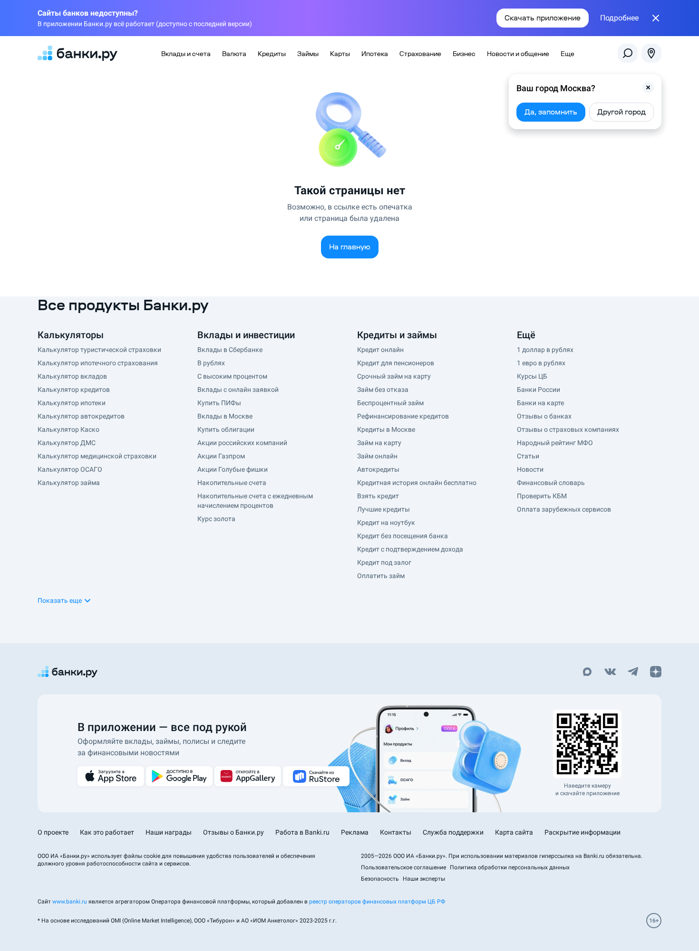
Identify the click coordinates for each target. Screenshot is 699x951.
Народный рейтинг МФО (555, 443)
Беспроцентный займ (390, 403)
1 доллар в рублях (545, 349)
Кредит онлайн (380, 349)
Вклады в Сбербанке (229, 349)
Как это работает (107, 832)
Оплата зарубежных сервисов (564, 509)
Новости (530, 469)
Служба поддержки (453, 832)
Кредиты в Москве (386, 429)
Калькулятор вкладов (72, 376)
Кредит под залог (384, 562)
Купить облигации (225, 429)
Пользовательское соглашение (403, 867)
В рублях (211, 363)
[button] (648, 87)
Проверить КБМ (542, 496)
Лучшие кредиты (383, 509)
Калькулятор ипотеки (72, 403)
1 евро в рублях (541, 363)
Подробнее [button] (619, 18)
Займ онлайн (377, 456)
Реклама (355, 832)
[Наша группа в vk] (610, 672)
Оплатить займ (381, 576)
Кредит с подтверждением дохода (410, 549)
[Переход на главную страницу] (77, 53)
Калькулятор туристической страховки (99, 349)
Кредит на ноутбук (386, 522)
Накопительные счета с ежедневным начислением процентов (255, 500)
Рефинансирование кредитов (403, 416)
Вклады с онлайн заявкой (238, 389)
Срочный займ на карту (394, 376)
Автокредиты (378, 469)
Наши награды (169, 832)
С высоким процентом (232, 376)
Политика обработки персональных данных (510, 867)
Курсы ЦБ (532, 376)
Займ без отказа (382, 389)
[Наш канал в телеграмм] (633, 672)
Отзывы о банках (544, 416)
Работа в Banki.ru (302, 832)
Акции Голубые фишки (232, 469)
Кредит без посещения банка (402, 536)
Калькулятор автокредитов (81, 416)
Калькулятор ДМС (67, 443)
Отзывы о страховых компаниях (568, 429)
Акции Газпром (221, 456)
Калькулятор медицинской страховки (97, 456)
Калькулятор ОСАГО (70, 469)
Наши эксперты (424, 878)
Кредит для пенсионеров (395, 363)
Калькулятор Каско (68, 429)
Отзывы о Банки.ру (233, 832)
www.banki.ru (69, 901)
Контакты (395, 832)
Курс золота (216, 519)
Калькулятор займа (69, 482)
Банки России (538, 389)
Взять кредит (378, 496)
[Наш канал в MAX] (587, 672)
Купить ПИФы (219, 403)
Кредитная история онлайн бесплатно (416, 482)
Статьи (528, 456)
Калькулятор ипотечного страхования (98, 363)
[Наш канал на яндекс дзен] (655, 672)
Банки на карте (540, 403)
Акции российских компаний (242, 443)
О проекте (53, 832)
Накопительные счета (231, 482)
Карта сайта (514, 832)
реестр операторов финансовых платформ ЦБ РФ (377, 901)
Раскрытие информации (582, 832)
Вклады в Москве (224, 416)
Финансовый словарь (551, 482)
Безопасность (380, 878)
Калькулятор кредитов (74, 389)
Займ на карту (379, 443)
